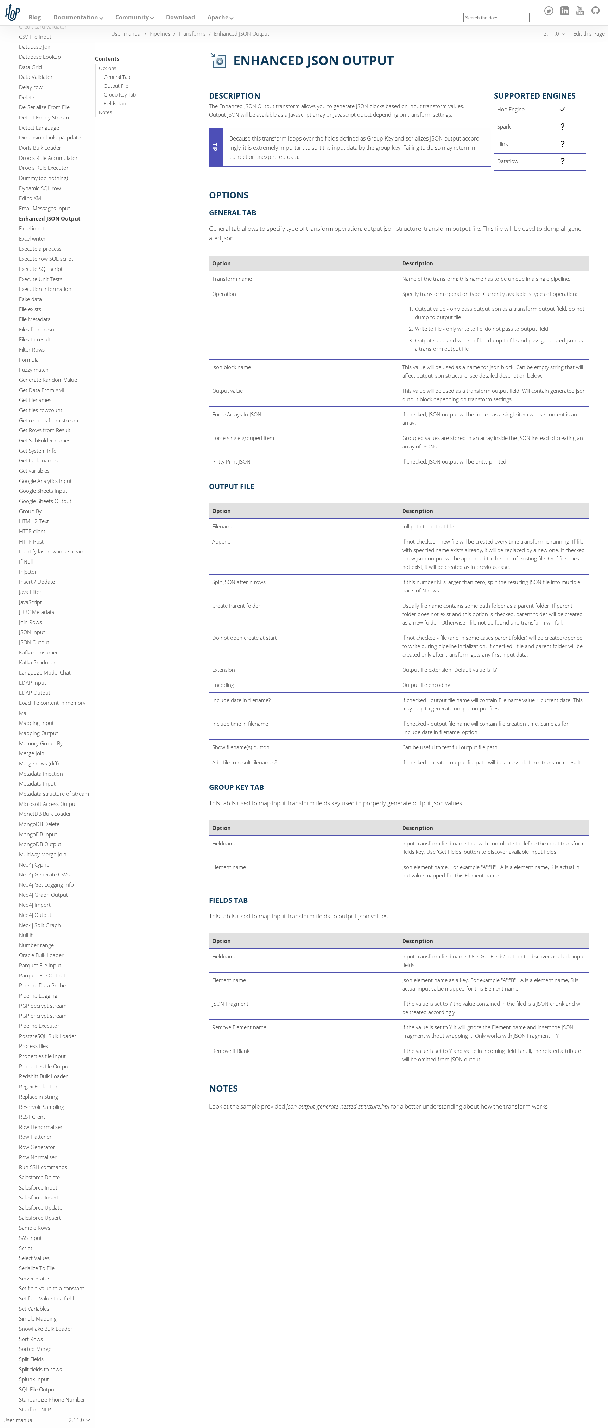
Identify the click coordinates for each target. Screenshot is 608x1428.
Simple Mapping (38, 1318)
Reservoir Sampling (41, 1107)
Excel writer (32, 238)
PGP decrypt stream (42, 1006)
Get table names (38, 461)
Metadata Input (37, 784)
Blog (34, 17)
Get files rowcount (40, 410)
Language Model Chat (45, 672)
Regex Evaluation (39, 1086)
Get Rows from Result (44, 430)
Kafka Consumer (38, 652)
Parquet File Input (40, 965)
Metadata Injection (41, 773)
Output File (116, 86)
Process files (33, 1046)
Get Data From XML (42, 390)
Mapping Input (36, 723)
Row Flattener (35, 1137)
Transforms (192, 33)
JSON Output (34, 642)
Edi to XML (31, 198)
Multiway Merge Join (42, 854)
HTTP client (32, 531)
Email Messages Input (44, 208)
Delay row (31, 87)
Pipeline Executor (39, 1026)
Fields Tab (115, 103)
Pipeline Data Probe (42, 985)
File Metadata (35, 319)
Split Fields (31, 1359)
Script (25, 1248)
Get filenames (35, 400)
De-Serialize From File (44, 107)
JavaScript (30, 602)
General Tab (117, 77)
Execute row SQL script (46, 258)
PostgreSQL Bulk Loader (47, 1036)
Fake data (30, 299)
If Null (26, 561)
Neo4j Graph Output (43, 895)
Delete (26, 97)
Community (132, 17)
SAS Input (30, 1238)
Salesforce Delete (39, 1177)
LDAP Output (34, 693)
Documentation (75, 17)
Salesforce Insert (38, 1197)
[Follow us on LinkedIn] (566, 13)
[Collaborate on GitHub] (597, 13)
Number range (36, 945)
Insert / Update (37, 581)
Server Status (34, 1278)
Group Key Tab (120, 95)
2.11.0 (551, 33)
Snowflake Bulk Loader (45, 1329)
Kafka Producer (37, 662)
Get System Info (38, 450)
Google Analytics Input (45, 481)
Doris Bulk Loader (40, 147)
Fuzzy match (34, 370)
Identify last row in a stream (51, 551)
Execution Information (45, 289)
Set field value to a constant (51, 1288)
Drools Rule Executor (44, 168)
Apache (218, 17)
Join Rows (30, 622)
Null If (26, 935)
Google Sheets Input (43, 491)
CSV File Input (35, 37)
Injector (28, 572)
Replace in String (38, 1096)
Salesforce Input (38, 1187)
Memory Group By (41, 743)
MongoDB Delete (39, 824)
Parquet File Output (42, 975)
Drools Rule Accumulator (48, 158)
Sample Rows (34, 1227)
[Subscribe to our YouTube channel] (581, 13)
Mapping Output (38, 733)
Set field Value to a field (46, 1298)
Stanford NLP (35, 1409)
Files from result (38, 329)
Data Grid (30, 67)
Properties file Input (42, 1056)
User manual (126, 33)
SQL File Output (37, 1389)
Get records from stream (48, 420)
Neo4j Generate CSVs (44, 874)
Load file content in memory (52, 703)
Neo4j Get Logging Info (46, 884)
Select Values (34, 1258)
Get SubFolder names (44, 440)
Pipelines (160, 33)
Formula (29, 360)
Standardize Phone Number (52, 1399)
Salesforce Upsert (40, 1218)
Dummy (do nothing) (43, 178)
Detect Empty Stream (44, 117)
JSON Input (32, 632)
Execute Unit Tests (40, 279)
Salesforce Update (40, 1207)
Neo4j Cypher (35, 864)
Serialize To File (37, 1268)
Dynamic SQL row (40, 188)
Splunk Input (34, 1379)
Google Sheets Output (45, 501)
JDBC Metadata (37, 612)
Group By (30, 511)
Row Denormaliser (41, 1127)
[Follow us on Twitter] (550, 13)
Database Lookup (40, 57)
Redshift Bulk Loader (43, 1076)
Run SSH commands (43, 1167)
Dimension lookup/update (50, 138)
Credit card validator (43, 26)
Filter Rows (32, 349)
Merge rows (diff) (39, 763)
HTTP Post (31, 541)
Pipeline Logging (38, 995)
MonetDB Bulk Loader (45, 814)
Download (180, 17)
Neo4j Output (35, 915)
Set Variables (34, 1308)
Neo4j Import (35, 904)
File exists (30, 309)
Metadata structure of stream (54, 793)
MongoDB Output (40, 844)
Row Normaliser (38, 1157)
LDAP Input (32, 683)
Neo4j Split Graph (40, 925)
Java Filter (30, 592)
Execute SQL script (41, 269)
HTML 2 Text (34, 521)
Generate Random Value (48, 380)
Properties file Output (44, 1066)
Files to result (34, 339)
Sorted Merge (35, 1349)
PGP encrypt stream (42, 1016)
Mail (23, 713)
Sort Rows (31, 1339)
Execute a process (40, 249)
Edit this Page (589, 33)
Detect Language (39, 127)
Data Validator (36, 77)
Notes (105, 112)
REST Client (32, 1116)
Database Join (35, 47)
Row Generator (37, 1147)
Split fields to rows (40, 1369)
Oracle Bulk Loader (41, 955)
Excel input (31, 228)
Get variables (34, 470)
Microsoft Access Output (48, 804)
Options (107, 68)
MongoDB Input (38, 834)
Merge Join (31, 753)
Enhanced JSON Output (50, 218)
